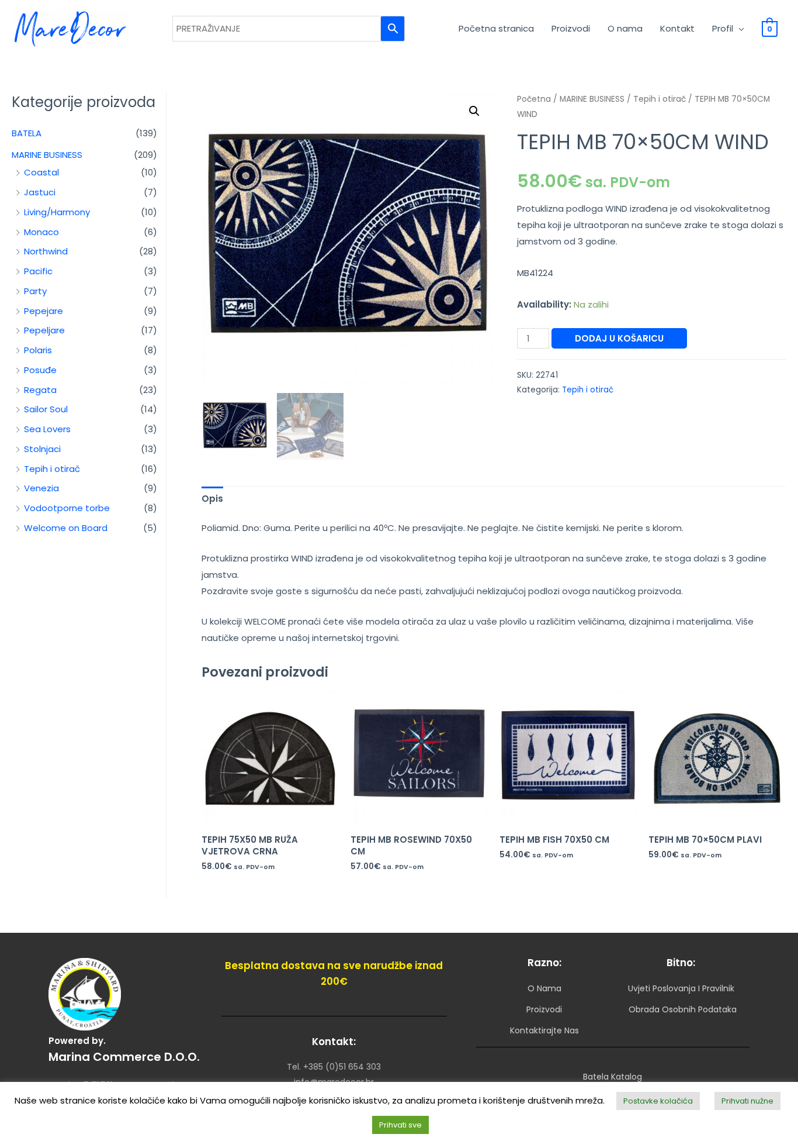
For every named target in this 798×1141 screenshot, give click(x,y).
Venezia (41, 488)
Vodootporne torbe (67, 508)
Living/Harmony (57, 212)
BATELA (26, 133)
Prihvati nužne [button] (747, 1100)
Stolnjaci (42, 449)
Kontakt (677, 28)
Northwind (46, 251)
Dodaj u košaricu (619, 338)
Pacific (38, 271)
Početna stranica (496, 28)
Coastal (41, 172)
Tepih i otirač (52, 469)
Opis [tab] (212, 498)
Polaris (38, 350)
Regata (40, 390)
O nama (625, 28)
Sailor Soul (46, 409)
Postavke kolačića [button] (658, 1100)
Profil (722, 28)
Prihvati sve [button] (400, 1124)
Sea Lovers (47, 429)
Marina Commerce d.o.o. (124, 1057)
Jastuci (39, 192)
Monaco (41, 232)
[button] (474, 111)
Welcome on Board (65, 528)
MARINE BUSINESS (47, 155)
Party (35, 291)
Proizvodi (570, 28)
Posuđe (40, 370)
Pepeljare (44, 330)
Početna (534, 99)
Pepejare (43, 311)
